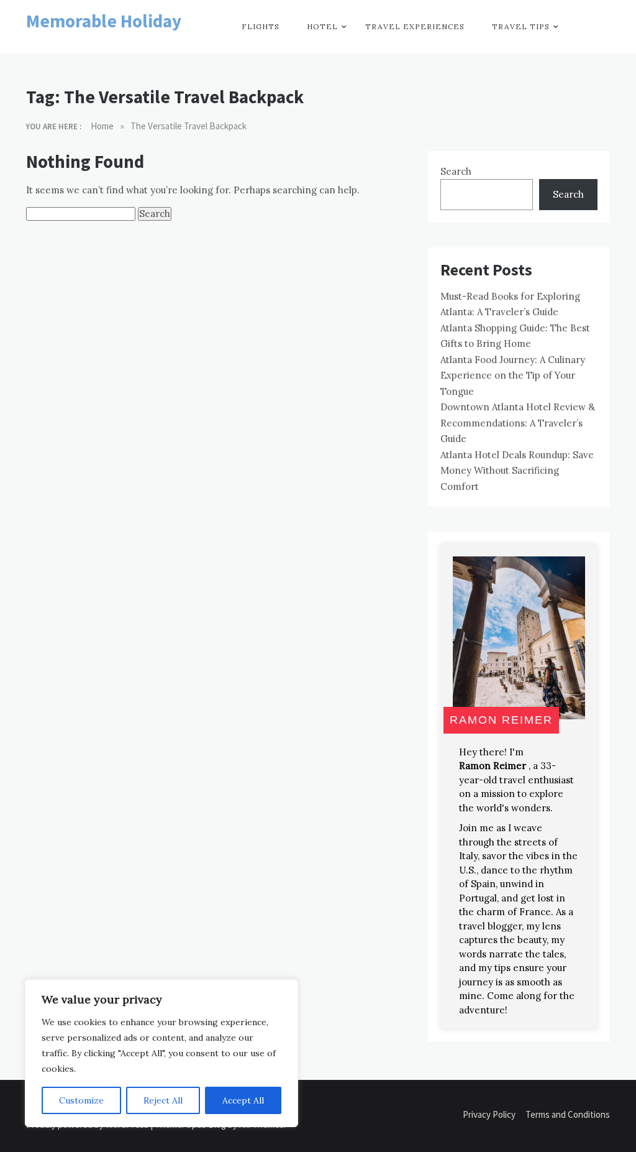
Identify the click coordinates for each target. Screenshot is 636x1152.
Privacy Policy (489, 1114)
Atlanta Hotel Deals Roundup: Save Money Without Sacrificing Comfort (517, 470)
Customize (81, 1100)
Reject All (163, 1100)
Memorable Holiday (103, 20)
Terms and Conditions (567, 1114)
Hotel (322, 26)
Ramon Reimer (492, 766)
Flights (260, 26)
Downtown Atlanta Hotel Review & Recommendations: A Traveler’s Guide (517, 423)
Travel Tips (521, 26)
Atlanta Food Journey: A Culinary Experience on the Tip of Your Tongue (512, 375)
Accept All (243, 1100)
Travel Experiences (415, 26)
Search (455, 171)
